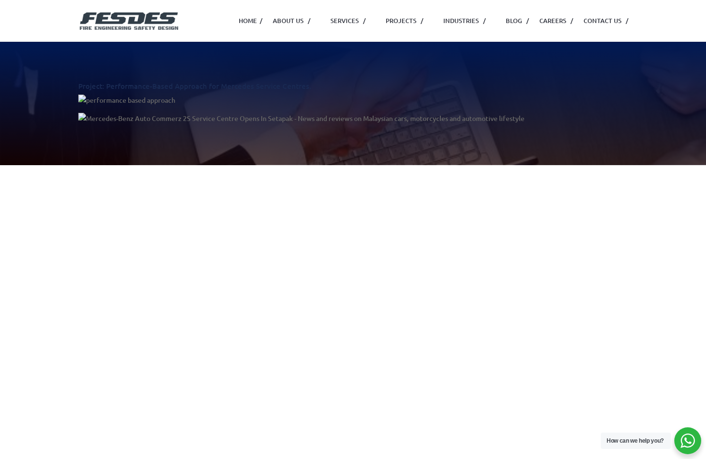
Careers (556, 20)
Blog (517, 20)
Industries (464, 20)
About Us (291, 20)
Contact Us (606, 20)
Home (250, 20)
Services (347, 20)
